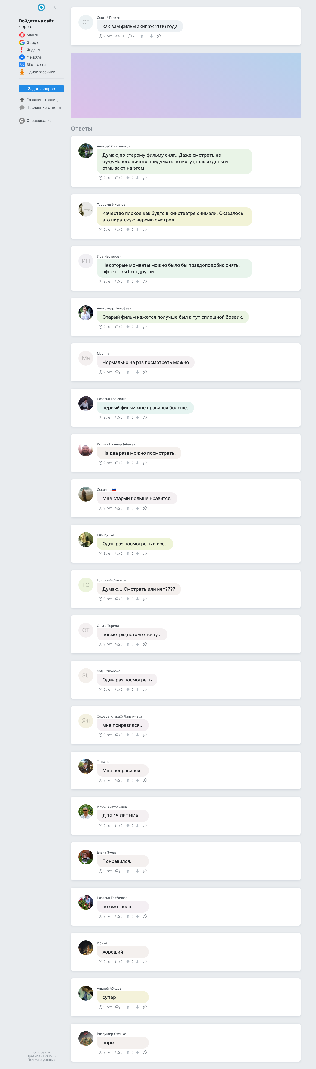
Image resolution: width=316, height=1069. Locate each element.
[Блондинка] (87, 539)
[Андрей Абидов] (87, 993)
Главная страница (43, 99)
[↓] (151, 36)
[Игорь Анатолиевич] (87, 811)
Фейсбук (34, 57)
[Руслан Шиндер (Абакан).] (87, 448)
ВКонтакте (36, 64)
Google (33, 42)
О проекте (41, 1052)
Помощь (49, 1056)
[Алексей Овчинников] (87, 150)
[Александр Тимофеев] (87, 312)
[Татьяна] (87, 766)
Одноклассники (41, 72)
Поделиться (159, 35)
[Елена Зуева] (87, 857)
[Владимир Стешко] (87, 1038)
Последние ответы (44, 107)
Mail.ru (32, 35)
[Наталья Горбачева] (87, 902)
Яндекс (33, 49)
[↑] (142, 36)
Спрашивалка (39, 120)
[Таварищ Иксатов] (87, 209)
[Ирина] (87, 947)
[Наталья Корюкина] (87, 403)
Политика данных (41, 1060)
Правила (33, 1056)
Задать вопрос (41, 88)
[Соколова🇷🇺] (87, 494)
